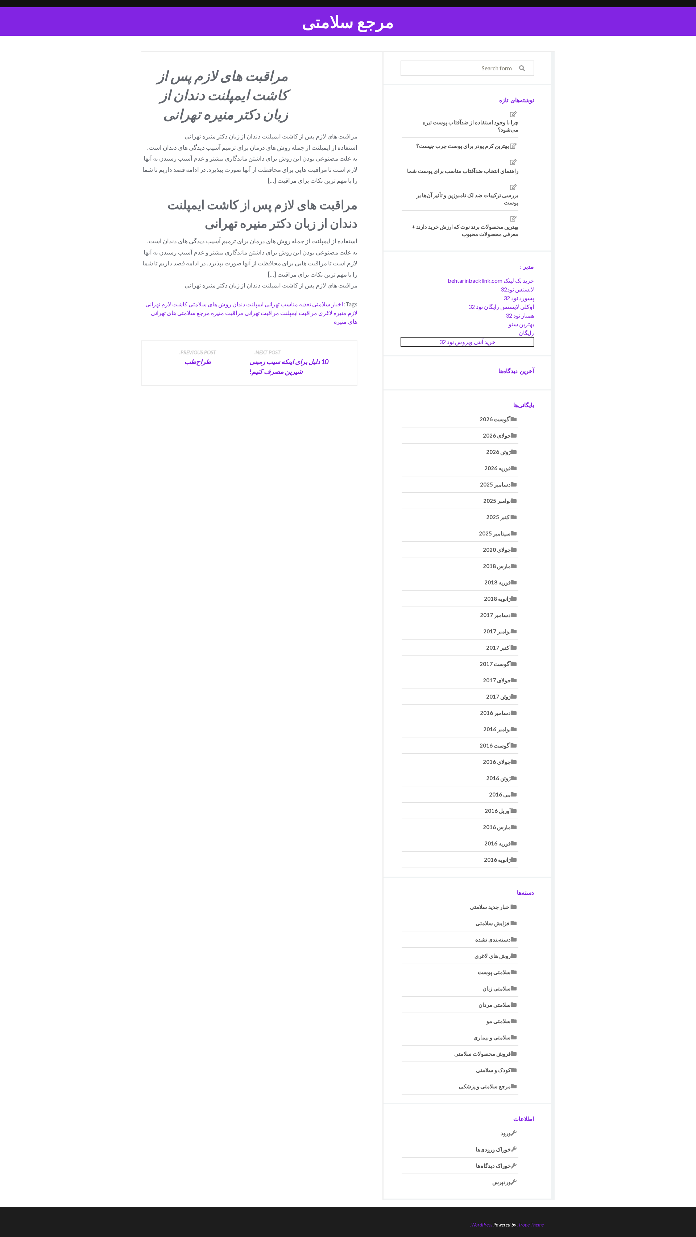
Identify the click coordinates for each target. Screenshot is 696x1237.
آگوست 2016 (495, 745)
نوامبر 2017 (497, 631)
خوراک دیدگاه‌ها (493, 1165)
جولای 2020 (497, 549)
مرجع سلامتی (348, 22)
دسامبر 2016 (495, 712)
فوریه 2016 (497, 843)
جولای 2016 (497, 761)
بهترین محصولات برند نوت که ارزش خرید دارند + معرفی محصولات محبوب (465, 230)
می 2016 (500, 794)
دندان (238, 304)
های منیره (345, 321)
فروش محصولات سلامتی (482, 1053)
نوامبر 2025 (497, 500)
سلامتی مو (498, 1021)
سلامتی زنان (496, 988)
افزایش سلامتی (493, 923)
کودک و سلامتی (493, 1070)
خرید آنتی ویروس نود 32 (467, 341)
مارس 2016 (497, 827)
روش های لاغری (493, 955)
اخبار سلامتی (327, 304)
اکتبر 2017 (498, 647)
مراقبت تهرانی (262, 312)
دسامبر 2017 (495, 615)
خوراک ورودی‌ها (493, 1149)
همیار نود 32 (520, 315)
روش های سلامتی (209, 304)
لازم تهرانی (158, 304)
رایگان (526, 332)
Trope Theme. (530, 1225)
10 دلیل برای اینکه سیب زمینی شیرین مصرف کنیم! (288, 362)
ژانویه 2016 (497, 859)
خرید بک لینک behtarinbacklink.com (491, 280)
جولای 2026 (497, 435)
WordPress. (481, 1225)
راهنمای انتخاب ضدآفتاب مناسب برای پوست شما (462, 170)
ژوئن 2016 (498, 778)
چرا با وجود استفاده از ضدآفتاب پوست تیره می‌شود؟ (470, 126)
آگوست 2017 (495, 664)
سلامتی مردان (494, 1004)
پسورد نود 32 (519, 297)
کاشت (179, 304)
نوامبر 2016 (497, 729)
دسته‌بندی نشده (493, 939)
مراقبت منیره (227, 312)
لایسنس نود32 (517, 289)
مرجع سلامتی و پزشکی (485, 1086)
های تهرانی (163, 312)
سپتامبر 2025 (495, 533)
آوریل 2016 (498, 810)
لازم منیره (345, 312)
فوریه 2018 (497, 582)
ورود (506, 1133)
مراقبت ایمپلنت (298, 312)
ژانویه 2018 (497, 598)
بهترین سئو (521, 323)
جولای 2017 (497, 680)
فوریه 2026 (497, 468)
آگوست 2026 (495, 419)
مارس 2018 (497, 566)
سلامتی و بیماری (492, 1037)
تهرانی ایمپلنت (262, 304)
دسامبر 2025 (495, 484)
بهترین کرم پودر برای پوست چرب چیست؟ (462, 145)
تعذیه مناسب (296, 304)
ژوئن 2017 (498, 696)
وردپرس (501, 1182)
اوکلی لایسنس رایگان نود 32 (501, 306)
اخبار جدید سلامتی (490, 906)
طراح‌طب (197, 357)
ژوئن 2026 (498, 451)
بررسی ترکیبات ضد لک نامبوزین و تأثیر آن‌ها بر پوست (467, 199)
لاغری (325, 312)
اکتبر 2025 (498, 517)
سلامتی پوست (494, 972)
